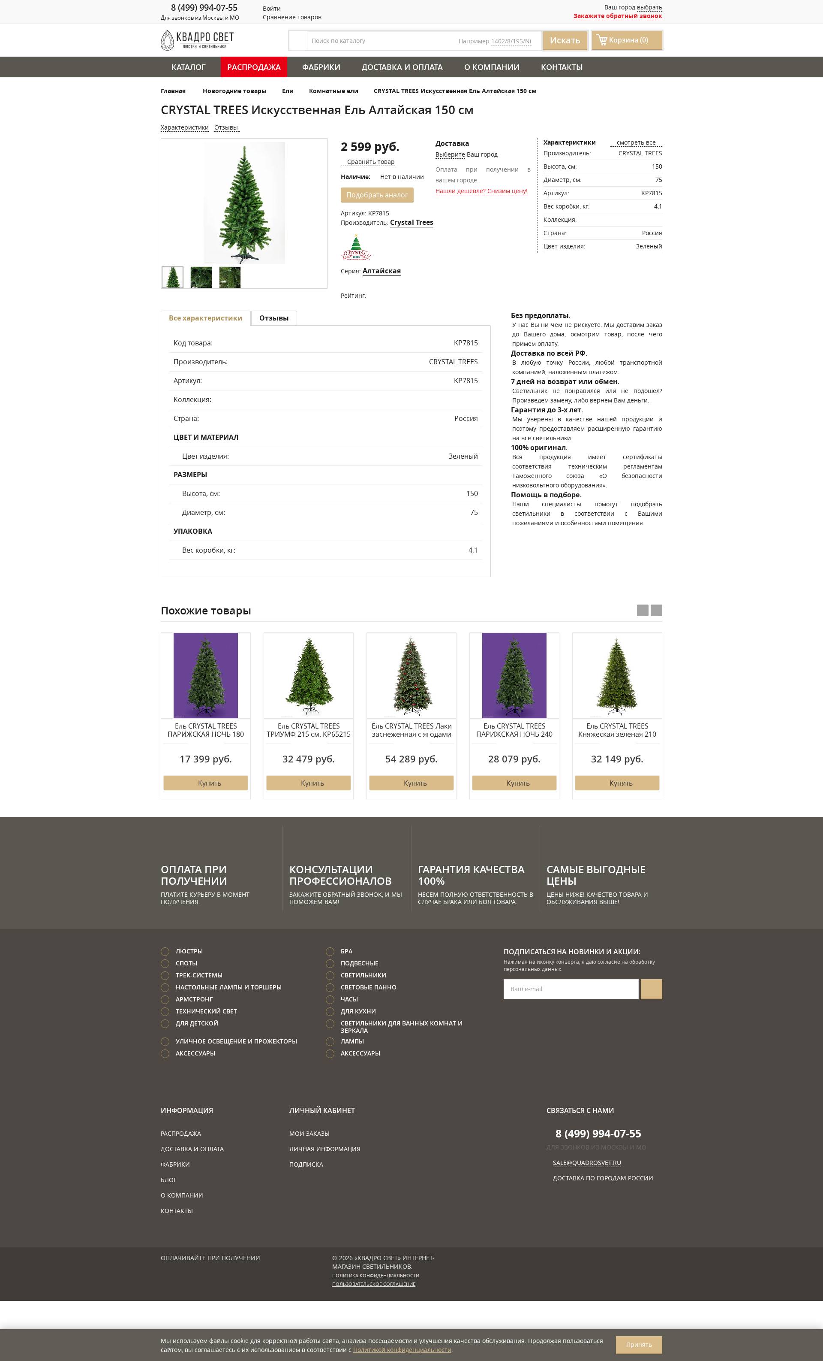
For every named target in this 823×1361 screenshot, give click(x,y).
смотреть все (636, 142)
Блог (169, 1180)
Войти (271, 8)
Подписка (306, 1164)
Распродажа (254, 67)
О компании (492, 67)
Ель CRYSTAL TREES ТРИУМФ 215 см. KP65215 (309, 730)
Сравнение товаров (291, 17)
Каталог (188, 67)
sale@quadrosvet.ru (587, 1162)
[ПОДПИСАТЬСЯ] (651, 989)
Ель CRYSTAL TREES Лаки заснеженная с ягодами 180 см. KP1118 (412, 730)
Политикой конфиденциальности (402, 1350)
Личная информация (324, 1149)
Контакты (562, 67)
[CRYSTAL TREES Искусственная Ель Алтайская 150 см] (244, 203)
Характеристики (185, 127)
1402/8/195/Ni (511, 41)
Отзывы (227, 127)
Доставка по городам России (603, 1178)
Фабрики (321, 67)
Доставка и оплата (402, 67)
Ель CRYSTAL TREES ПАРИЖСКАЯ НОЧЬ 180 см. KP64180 (206, 730)
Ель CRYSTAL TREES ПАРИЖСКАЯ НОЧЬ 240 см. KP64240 (514, 730)
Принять (639, 1344)
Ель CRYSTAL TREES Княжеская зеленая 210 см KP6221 (617, 730)
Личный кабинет (322, 1110)
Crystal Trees (411, 222)
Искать (565, 40)
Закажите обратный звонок (618, 16)
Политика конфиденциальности (375, 1276)
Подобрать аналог (377, 195)
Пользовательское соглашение (373, 1284)
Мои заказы (309, 1133)
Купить (209, 783)
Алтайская (382, 270)
